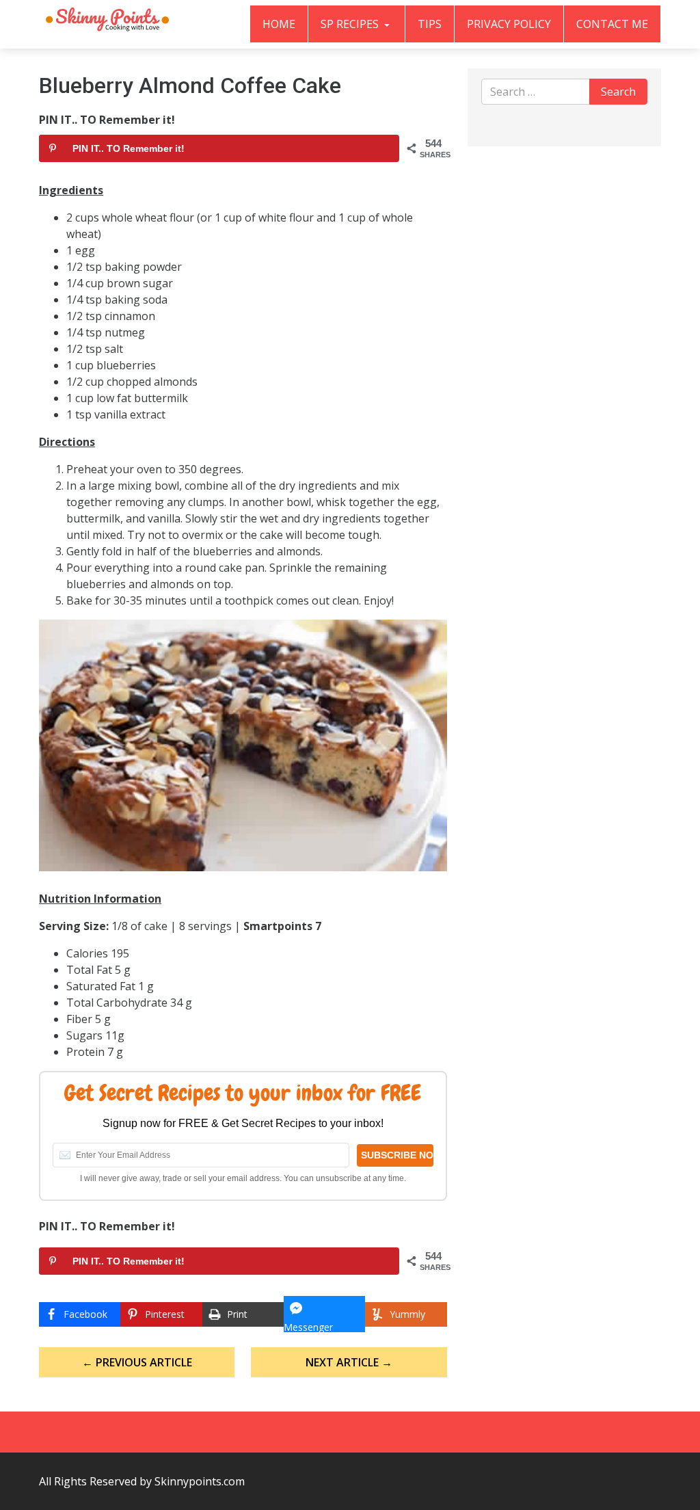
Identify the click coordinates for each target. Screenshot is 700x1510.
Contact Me (612, 23)
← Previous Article (137, 1362)
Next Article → (349, 1362)
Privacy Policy (509, 23)
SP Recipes (351, 23)
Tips (430, 23)
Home (278, 23)
